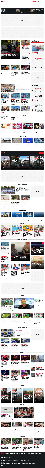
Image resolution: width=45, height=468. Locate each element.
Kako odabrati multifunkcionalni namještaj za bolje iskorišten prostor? (37, 234)
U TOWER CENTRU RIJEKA (27, 129)
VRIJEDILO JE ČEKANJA (4, 360)
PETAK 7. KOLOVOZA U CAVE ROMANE (40, 374)
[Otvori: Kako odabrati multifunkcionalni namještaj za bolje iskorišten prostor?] (39, 228)
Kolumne (22, 385)
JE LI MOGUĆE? (14, 444)
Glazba (2, 366)
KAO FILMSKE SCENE (24, 111)
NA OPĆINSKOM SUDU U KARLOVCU (25, 46)
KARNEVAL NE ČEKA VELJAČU (24, 361)
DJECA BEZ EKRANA (35, 263)
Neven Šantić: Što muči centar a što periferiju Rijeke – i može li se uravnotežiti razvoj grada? (28, 397)
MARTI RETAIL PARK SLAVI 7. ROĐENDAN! (16, 233)
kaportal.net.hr (15, 463)
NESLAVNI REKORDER (24, 344)
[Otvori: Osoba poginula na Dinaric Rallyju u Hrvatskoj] (32, 10)
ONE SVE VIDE (34, 248)
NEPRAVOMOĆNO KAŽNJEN (15, 269)
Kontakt (28, 460)
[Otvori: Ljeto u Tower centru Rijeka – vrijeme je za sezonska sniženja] (6, 126)
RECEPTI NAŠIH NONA (26, 428)
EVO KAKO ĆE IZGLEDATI (14, 201)
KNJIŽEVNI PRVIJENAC (15, 428)
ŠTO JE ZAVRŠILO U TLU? (24, 269)
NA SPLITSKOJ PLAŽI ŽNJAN (38, 444)
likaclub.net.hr (33, 463)
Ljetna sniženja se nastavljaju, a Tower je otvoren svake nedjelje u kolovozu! (27, 234)
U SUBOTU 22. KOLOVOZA (14, 375)
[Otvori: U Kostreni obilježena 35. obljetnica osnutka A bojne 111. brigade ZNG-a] (15, 67)
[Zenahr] (8, 457)
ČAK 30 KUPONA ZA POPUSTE (16, 129)
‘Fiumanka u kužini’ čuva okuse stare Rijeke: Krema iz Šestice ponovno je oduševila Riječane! (28, 430)
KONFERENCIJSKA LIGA (15, 318)
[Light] (37, 1)
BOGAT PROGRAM (24, 56)
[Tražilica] (42, 1)
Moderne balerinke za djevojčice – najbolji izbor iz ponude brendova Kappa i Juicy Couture (6, 234)
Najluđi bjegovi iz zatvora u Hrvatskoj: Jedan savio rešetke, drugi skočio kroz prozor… (25, 114)
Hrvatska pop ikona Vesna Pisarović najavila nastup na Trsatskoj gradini (5, 378)
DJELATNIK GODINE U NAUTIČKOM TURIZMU (34, 160)
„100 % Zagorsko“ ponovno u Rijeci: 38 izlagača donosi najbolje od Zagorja (25, 10)
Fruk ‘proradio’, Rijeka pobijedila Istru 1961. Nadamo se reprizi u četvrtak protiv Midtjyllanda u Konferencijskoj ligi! (6, 307)
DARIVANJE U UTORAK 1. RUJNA (24, 202)
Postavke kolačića (5, 460)
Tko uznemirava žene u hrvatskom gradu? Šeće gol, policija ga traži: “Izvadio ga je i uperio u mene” (39, 67)
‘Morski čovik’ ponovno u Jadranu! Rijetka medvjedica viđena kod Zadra (24, 102)
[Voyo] (5, 457)
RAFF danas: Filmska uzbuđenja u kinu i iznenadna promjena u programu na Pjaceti (27, 219)
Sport (22, 296)
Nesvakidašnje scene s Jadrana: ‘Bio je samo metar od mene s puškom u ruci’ (15, 102)
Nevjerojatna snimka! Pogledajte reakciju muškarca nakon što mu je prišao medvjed (16, 447)
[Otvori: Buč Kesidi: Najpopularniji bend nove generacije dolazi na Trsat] (15, 357)
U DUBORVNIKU (25, 444)
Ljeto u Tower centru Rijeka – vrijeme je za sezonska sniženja (5, 131)
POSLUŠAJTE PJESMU (39, 367)
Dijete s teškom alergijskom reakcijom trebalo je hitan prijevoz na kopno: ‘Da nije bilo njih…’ (5, 75)
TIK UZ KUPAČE (13, 99)
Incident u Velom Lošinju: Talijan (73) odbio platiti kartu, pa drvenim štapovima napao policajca (23, 333)
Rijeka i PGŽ (22, 12)
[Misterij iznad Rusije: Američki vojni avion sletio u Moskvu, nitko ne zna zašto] (6, 140)
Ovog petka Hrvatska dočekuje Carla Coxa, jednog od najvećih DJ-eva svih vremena (40, 376)
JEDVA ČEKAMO (23, 71)
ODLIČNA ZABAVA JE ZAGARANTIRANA (37, 428)
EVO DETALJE (3, 318)
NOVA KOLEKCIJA (3, 231)
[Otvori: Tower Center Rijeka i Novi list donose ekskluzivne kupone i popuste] (17, 126)
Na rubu (22, 436)
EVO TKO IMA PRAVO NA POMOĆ (4, 202)
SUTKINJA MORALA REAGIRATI (4, 112)
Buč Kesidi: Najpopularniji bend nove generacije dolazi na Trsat (15, 363)
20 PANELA (2, 99)
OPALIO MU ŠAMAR (19, 330)
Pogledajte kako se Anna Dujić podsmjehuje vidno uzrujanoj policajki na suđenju (5, 115)
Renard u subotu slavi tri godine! (39, 412)
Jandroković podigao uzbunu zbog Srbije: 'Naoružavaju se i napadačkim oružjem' (27, 145)
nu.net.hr (30, 463)
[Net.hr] (2, 457)
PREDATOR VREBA (37, 65)
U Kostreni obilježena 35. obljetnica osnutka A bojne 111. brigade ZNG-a (15, 73)
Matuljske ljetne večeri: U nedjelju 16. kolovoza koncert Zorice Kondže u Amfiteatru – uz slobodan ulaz (25, 379)
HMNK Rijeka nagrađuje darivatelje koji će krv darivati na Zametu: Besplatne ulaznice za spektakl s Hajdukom (25, 205)
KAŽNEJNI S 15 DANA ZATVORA (6, 53)
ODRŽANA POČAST (13, 71)
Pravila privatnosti (10, 460)
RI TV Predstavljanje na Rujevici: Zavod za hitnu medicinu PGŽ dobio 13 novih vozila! (25, 164)
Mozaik (22, 352)
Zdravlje (3, 419)
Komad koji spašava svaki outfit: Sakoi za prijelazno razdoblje (38, 131)
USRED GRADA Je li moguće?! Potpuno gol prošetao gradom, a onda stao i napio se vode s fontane (27, 447)
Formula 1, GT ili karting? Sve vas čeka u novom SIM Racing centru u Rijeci (27, 131)
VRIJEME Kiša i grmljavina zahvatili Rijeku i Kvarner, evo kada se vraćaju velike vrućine (38, 54)
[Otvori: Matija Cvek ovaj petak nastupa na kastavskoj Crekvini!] (37, 358)
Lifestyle (22, 404)
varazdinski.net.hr (8, 463)
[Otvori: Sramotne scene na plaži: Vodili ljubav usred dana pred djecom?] (39, 441)
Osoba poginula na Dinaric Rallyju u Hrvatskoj (39, 10)
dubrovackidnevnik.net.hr (25, 463)
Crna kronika (37, 11)
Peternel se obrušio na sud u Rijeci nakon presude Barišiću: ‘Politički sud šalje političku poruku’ (15, 272)
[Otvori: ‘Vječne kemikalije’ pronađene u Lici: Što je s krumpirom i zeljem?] (25, 266)
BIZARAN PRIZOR (3, 444)
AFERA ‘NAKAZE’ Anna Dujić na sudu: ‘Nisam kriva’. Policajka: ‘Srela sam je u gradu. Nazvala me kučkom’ (25, 49)
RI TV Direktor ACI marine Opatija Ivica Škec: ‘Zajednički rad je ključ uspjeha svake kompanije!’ (34, 164)
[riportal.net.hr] (2, 465)
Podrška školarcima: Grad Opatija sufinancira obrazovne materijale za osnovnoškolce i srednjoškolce (5, 205)
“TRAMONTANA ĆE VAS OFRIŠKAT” (24, 376)
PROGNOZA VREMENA (35, 52)
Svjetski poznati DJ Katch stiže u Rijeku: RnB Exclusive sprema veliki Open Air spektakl (39, 431)
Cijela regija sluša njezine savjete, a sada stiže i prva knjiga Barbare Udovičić (16, 430)
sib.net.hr (12, 463)
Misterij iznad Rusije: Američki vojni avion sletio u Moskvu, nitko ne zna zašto (6, 144)
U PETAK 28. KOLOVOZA (4, 375)
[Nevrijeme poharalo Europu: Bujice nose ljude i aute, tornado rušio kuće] (17, 140)
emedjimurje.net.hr (3, 463)
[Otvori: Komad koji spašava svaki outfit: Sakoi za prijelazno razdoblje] (39, 126)
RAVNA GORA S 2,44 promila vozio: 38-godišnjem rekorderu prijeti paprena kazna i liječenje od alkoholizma (15, 347)
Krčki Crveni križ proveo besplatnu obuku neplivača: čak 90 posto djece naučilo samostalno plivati (22, 190)
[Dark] (40, 1)
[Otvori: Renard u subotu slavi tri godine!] (24, 412)
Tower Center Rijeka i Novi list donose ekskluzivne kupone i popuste (16, 131)
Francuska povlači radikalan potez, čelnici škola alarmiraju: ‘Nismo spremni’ (37, 265)
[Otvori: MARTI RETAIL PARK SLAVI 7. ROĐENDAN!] (17, 228)
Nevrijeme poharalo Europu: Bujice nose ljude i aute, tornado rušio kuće (17, 144)
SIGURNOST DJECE (19, 187)
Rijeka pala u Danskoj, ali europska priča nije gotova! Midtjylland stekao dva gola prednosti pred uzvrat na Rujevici (39, 322)
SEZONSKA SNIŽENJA (26, 231)
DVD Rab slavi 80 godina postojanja (5, 218)
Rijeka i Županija (22, 184)
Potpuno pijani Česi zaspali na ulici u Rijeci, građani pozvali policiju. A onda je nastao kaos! (9, 55)
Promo (22, 224)
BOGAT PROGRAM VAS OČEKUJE (5, 428)
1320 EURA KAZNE (13, 344)
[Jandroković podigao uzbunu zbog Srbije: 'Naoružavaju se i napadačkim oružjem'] (28, 140)
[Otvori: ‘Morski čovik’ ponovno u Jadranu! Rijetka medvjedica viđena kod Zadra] (25, 95)
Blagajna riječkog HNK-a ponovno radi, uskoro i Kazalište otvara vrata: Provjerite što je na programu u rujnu (25, 59)
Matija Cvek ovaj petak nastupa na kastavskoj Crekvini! (37, 364)
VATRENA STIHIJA (3, 344)
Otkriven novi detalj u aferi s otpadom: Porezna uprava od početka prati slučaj (10, 10)
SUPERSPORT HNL (37, 299)
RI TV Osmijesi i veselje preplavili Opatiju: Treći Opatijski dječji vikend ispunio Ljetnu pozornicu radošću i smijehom (5, 163)
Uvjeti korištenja (21, 460)
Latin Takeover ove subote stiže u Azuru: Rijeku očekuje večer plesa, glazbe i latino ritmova (6, 430)
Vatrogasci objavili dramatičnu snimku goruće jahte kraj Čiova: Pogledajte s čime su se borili (5, 347)
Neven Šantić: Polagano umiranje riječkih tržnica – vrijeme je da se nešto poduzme (5, 397)
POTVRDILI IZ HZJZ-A (4, 414)
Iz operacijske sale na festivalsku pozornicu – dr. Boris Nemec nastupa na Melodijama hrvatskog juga (40, 369)
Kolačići (1, 460)
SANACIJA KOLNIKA (15, 160)
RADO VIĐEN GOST (24, 99)
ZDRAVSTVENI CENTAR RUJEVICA (25, 160)
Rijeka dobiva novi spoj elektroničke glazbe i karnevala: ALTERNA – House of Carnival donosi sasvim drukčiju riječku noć (25, 364)
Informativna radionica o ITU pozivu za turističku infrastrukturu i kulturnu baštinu (22, 88)
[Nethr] (13, 457)
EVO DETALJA (18, 85)
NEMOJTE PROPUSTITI (34, 362)
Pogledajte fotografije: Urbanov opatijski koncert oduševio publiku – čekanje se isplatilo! (4, 363)
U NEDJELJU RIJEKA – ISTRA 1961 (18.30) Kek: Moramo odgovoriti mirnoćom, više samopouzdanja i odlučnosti (38, 303)
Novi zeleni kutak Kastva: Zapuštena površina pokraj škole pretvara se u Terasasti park (15, 204)
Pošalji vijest (25, 460)
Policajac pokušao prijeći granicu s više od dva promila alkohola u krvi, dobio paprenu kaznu (25, 347)
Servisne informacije (15, 460)
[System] (38, 1)
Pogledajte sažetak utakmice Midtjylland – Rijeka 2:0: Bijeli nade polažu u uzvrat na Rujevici (17, 321)
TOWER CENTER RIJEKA (37, 129)
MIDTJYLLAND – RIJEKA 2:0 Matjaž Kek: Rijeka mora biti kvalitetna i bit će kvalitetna (28, 321)
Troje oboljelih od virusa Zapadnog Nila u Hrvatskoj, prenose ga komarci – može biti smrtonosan (6, 417)
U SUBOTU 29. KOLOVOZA (14, 360)
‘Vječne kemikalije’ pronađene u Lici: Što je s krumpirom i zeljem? (25, 272)
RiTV (3, 168)
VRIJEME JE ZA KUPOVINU (5, 129)
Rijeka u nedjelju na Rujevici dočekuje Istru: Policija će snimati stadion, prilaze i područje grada (5, 321)
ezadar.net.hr (19, 463)
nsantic (15, 400)
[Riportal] (3, 1)
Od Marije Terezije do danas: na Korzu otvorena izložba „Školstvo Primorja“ (5, 102)
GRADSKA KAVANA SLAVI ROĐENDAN (38, 410)
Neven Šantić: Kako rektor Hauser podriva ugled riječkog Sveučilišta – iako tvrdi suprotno (39, 396)
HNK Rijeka (3, 310)
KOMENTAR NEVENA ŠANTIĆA (4, 394)
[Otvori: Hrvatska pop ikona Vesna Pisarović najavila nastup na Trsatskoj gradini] (5, 372)
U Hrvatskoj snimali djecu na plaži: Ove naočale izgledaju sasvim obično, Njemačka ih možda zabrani (37, 251)
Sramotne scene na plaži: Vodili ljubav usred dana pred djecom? (38, 446)
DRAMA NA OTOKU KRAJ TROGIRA (4, 72)
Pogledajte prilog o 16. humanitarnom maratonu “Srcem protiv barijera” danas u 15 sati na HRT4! (38, 219)
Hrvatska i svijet (9, 11)
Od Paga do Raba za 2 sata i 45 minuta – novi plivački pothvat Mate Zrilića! (16, 219)
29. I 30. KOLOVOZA (15, 231)
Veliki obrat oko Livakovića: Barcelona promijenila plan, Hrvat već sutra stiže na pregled (39, 145)
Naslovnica (2, 453)
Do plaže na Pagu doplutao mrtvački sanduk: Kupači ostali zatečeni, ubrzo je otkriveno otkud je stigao (5, 447)
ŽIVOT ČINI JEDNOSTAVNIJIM (38, 231)
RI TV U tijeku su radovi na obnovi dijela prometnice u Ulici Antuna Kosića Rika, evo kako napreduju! (15, 164)
